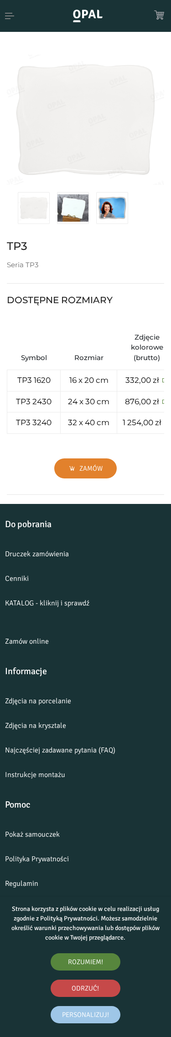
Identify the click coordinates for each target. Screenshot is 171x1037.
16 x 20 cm (89, 380)
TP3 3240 (34, 422)
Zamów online (27, 641)
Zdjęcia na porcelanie (38, 701)
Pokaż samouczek (32, 834)
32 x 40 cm (88, 422)
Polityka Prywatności (37, 859)
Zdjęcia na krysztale (35, 725)
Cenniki (17, 578)
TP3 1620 (34, 380)
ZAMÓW (90, 468)
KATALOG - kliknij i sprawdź (47, 603)
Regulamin (21, 883)
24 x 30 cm (88, 401)
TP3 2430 (34, 401)
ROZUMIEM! (85, 962)
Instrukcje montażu (35, 774)
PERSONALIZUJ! (85, 1015)
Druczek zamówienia (37, 554)
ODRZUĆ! (85, 988)
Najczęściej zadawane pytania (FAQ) (60, 750)
